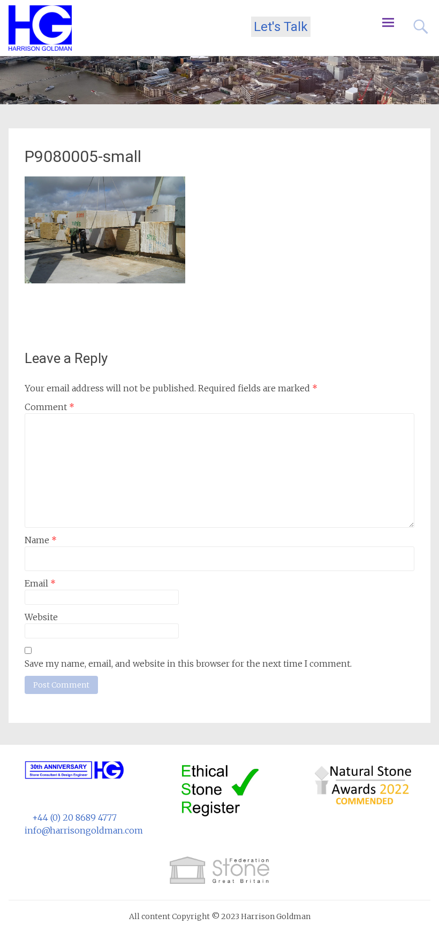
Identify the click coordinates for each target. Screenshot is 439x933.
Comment (49, 407)
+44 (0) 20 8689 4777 (74, 817)
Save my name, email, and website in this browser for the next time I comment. (188, 663)
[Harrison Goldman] (40, 28)
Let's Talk (281, 26)
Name (41, 540)
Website (41, 617)
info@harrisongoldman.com (84, 830)
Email (40, 583)
